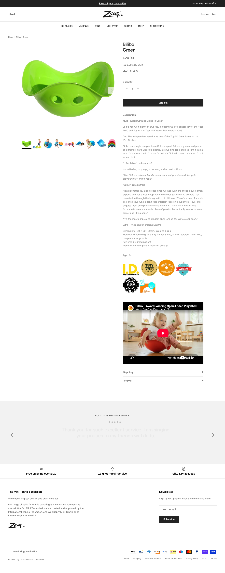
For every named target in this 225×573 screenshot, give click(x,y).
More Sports (112, 26)
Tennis (97, 26)
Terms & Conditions (173, 558)
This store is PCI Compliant (32, 559)
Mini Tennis (83, 26)
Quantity (127, 81)
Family (141, 26)
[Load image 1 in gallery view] (68, 88)
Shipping (128, 372)
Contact (213, 558)
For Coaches (66, 26)
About (126, 558)
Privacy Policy (192, 558)
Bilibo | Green (22, 37)
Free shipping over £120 (112, 3)
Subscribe (169, 519)
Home (10, 37)
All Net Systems (157, 26)
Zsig (17, 559)
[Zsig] (112, 14)
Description (129, 114)
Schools (128, 26)
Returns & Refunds (153, 558)
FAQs (204, 558)
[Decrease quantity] (126, 88)
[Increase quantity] (139, 88)
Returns (127, 380)
